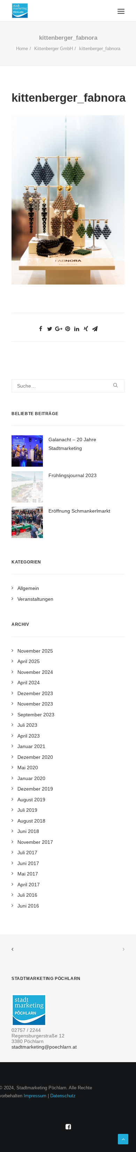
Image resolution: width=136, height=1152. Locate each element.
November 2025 (35, 651)
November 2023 (35, 704)
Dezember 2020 (35, 757)
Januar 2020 (31, 778)
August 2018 (31, 821)
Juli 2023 (27, 725)
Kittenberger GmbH (53, 48)
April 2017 (28, 884)
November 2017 (35, 842)
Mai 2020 (27, 767)
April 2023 (28, 736)
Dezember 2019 (35, 789)
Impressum (35, 1095)
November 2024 (35, 672)
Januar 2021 (31, 746)
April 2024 (28, 682)
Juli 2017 (27, 852)
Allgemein (28, 588)
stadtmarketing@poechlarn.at (44, 1047)
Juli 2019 (27, 810)
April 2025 (28, 661)
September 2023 (35, 714)
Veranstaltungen (35, 599)
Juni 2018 (28, 831)
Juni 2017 (28, 863)
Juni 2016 (28, 906)
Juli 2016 (27, 895)
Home (22, 48)
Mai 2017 (27, 874)
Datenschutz (63, 1095)
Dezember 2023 (35, 693)
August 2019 (31, 799)
